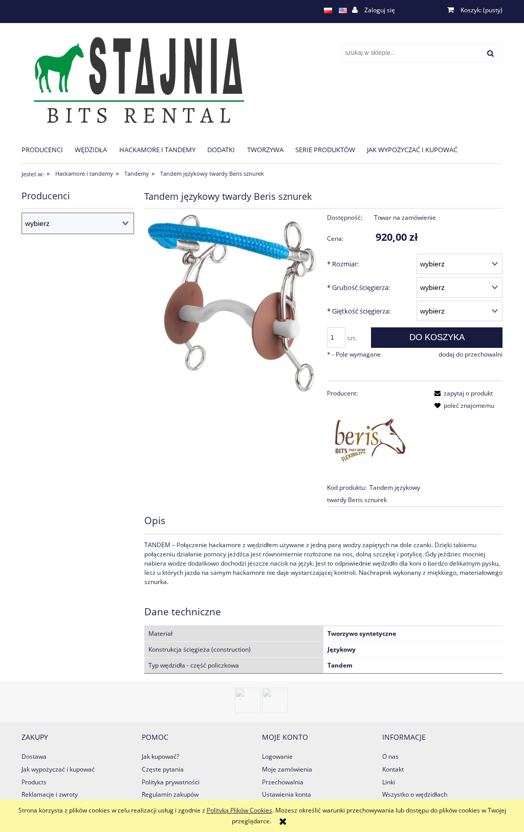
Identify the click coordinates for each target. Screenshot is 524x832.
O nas (390, 756)
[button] (462, 393)
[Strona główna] (134, 79)
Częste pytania (163, 769)
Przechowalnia (282, 782)
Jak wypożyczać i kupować (58, 769)
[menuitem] (48, 149)
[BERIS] (368, 439)
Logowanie (277, 756)
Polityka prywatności (171, 782)
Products (34, 782)
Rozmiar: (343, 263)
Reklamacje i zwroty (49, 794)
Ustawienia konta (286, 794)
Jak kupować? (160, 756)
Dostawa (34, 756)
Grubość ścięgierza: (358, 287)
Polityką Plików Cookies (239, 810)
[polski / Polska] (328, 10)
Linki (388, 782)
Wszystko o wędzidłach (414, 794)
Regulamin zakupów (170, 794)
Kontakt (393, 769)
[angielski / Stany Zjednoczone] (343, 10)
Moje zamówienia (287, 769)
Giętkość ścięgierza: (358, 311)
